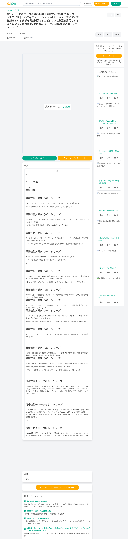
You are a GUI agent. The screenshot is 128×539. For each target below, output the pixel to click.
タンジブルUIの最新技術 (107, 268)
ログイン (116, 4)
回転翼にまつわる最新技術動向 (38, 518)
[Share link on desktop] (110, 15)
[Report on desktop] (118, 15)
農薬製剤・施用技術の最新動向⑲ (39, 511)
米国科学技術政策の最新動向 (37, 501)
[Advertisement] (12, 73)
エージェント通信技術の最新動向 (108, 152)
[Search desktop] (78, 3)
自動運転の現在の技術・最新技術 (108, 239)
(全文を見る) (65, 107)
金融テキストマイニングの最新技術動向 (108, 182)
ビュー (28, 479)
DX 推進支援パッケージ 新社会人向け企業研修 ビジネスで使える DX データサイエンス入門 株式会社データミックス (58, 529)
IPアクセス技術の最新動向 (108, 94)
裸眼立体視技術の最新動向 (108, 211)
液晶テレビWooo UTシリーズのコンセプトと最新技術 (108, 122)
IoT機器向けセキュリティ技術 (108, 297)
